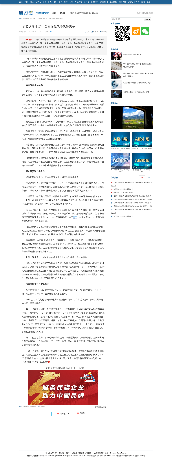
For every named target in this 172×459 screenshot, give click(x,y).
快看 (148, 2)
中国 (26, 2)
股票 (50, 2)
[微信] (144, 31)
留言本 (68, 453)
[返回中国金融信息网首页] (49, 362)
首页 (21, 2)
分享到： (83, 413)
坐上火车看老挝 (131, 127)
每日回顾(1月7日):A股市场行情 (142, 148)
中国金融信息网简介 (51, 453)
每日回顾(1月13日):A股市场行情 (123, 216)
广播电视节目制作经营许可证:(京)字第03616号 (130, 456)
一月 (149, 178)
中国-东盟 (123, 2)
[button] (114, 117)
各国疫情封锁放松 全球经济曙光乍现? (137, 83)
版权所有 (40, 456)
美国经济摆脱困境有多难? (132, 55)
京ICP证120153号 (49, 456)
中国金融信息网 (32, 456)
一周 (142, 178)
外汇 (55, 2)
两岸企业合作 (133, 2)
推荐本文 (64, 414)
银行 (71, 2)
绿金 (44, 2)
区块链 (87, 2)
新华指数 (113, 2)
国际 (32, 2)
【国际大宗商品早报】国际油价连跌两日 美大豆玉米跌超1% (132, 196)
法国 (33, 18)
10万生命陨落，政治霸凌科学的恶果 (136, 92)
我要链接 (81, 453)
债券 (60, 2)
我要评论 (104, 32)
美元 (75, 217)
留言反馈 (42, 406)
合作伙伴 (74, 453)
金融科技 (78, 2)
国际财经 (28, 18)
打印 (88, 32)
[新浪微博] (135, 31)
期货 (66, 2)
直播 (143, 2)
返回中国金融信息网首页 (145, 13)
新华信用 (104, 2)
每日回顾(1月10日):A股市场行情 (123, 189)
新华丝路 (95, 2)
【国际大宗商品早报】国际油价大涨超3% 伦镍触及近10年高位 (133, 199)
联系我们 (61, 453)
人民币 (38, 2)
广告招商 (88, 453)
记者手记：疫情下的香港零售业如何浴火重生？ (85, 13)
